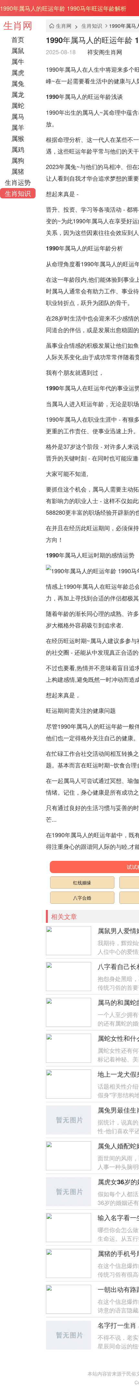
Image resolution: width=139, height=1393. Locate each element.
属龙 (17, 94)
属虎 (17, 72)
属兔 (17, 83)
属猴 (17, 138)
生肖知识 (18, 193)
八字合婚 (82, 897)
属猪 (17, 171)
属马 (17, 116)
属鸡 (17, 149)
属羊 (17, 127)
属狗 (17, 160)
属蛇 (17, 105)
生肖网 (17, 25)
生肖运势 (18, 182)
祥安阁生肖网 (104, 51)
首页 (17, 39)
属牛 (17, 61)
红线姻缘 (82, 882)
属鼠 (17, 50)
